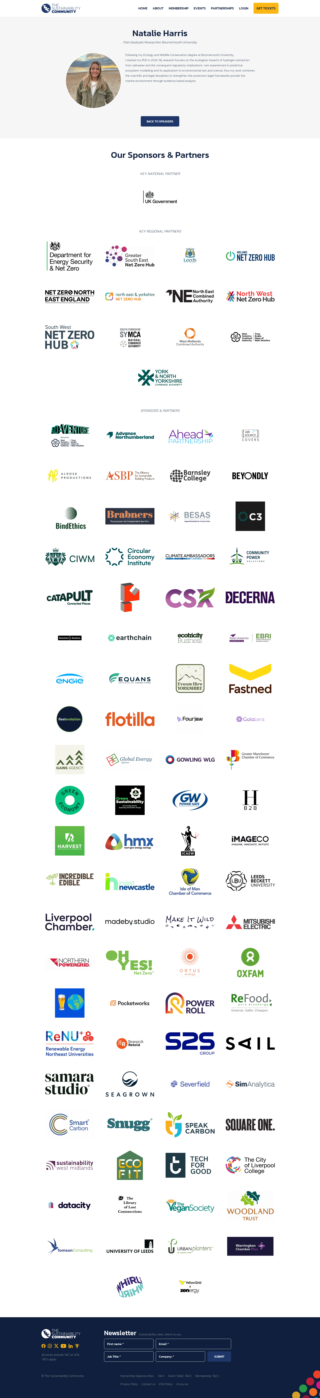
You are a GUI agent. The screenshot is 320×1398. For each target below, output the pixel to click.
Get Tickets (266, 8)
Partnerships (222, 8)
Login (243, 8)
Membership (179, 8)
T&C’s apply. (49, 1359)
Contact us (148, 1384)
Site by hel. (182, 1384)
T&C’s (160, 1376)
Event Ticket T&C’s (179, 1376)
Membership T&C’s (207, 1376)
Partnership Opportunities (137, 1376)
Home (142, 8)
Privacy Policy (129, 1384)
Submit (219, 1356)
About (158, 8)
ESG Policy (165, 1384)
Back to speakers (160, 121)
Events (200, 8)
